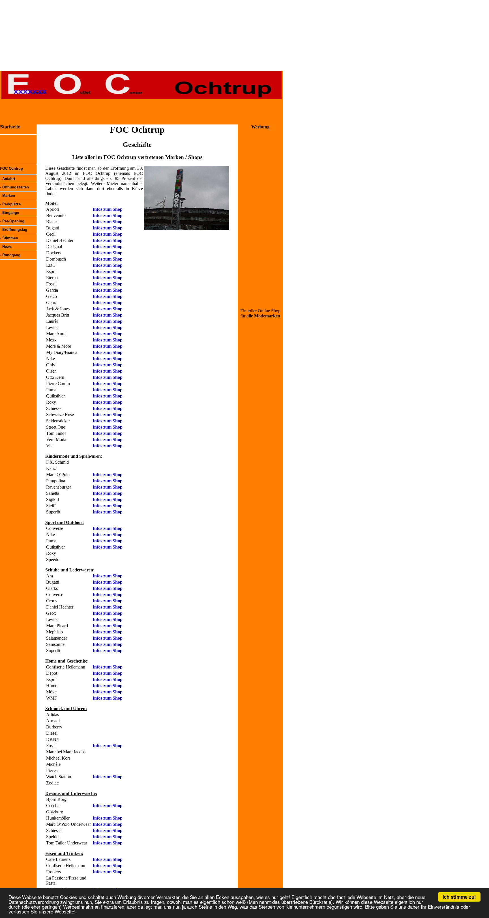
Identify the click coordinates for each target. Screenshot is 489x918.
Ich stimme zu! (459, 896)
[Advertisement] (141, 111)
